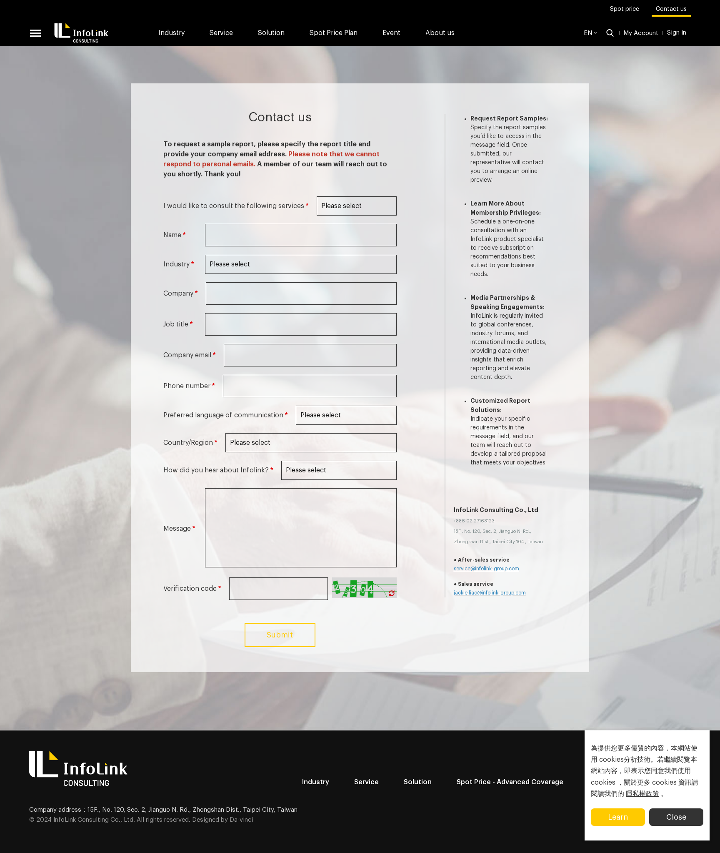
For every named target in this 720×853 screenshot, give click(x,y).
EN (588, 33)
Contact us (671, 9)
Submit (280, 635)
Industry (171, 33)
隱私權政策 (642, 793)
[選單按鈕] (35, 33)
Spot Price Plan (334, 33)
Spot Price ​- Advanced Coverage (510, 782)
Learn (618, 817)
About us (440, 33)
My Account (640, 33)
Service (366, 782)
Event (391, 33)
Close (676, 817)
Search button (610, 33)
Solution (271, 33)
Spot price (624, 9)
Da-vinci (241, 820)
